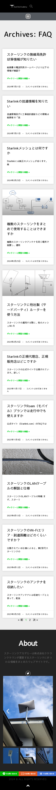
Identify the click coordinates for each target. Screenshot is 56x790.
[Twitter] (28, 673)
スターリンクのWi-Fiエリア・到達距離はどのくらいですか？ (26, 535)
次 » (35, 620)
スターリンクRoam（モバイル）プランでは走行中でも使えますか (27, 411)
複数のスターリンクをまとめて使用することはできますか (26, 229)
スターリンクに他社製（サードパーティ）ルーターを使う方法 (26, 309)
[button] (31, 6)
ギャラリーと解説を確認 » (18, 78)
